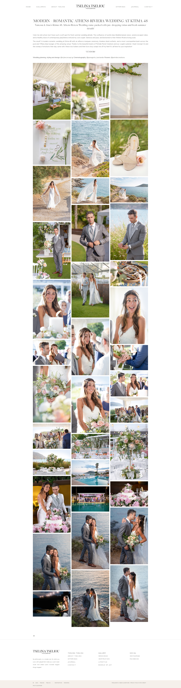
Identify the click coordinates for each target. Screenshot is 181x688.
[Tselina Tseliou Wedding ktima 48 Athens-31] (52, 562)
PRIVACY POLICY (135, 682)
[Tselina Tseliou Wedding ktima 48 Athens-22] (129, 383)
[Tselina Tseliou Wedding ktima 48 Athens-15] (90, 290)
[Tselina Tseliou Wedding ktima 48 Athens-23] (90, 404)
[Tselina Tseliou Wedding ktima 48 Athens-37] (90, 499)
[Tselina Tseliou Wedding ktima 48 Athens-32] (129, 593)
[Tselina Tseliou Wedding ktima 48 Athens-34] (52, 604)
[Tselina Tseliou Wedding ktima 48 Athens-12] (90, 233)
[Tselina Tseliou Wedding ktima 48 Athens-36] (52, 504)
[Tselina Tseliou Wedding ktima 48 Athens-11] (129, 231)
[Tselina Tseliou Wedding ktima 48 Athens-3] (129, 91)
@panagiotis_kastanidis (95, 57)
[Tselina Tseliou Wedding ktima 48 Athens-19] (52, 352)
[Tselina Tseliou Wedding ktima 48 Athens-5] (129, 148)
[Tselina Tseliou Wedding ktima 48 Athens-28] (90, 472)
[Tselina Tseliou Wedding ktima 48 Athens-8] (129, 189)
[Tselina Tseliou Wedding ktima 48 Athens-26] (129, 452)
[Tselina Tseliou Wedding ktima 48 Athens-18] (90, 347)
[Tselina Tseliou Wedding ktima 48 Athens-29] (129, 536)
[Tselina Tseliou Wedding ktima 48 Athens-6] (90, 149)
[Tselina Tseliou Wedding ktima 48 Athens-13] (129, 273)
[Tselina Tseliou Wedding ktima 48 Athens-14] (52, 250)
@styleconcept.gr (67, 57)
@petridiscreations (118, 57)
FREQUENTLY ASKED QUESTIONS (120, 682)
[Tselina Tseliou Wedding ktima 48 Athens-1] (52, 91)
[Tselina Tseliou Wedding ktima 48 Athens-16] (52, 309)
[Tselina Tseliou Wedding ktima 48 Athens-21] (52, 394)
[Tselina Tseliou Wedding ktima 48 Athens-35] (129, 494)
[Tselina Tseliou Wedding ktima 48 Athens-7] (52, 193)
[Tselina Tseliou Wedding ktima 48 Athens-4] (52, 143)
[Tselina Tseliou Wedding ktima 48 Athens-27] (90, 446)
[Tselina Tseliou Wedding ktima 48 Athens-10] (52, 462)
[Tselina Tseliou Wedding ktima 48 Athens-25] (52, 436)
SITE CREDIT (143, 682)
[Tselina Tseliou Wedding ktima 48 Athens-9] (90, 191)
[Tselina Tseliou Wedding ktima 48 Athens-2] (90, 91)
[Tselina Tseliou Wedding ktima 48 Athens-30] (90, 541)
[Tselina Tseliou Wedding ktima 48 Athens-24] (129, 410)
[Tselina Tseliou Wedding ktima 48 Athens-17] (129, 315)
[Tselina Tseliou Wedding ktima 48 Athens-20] (129, 357)
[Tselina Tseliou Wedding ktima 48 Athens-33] (90, 598)
